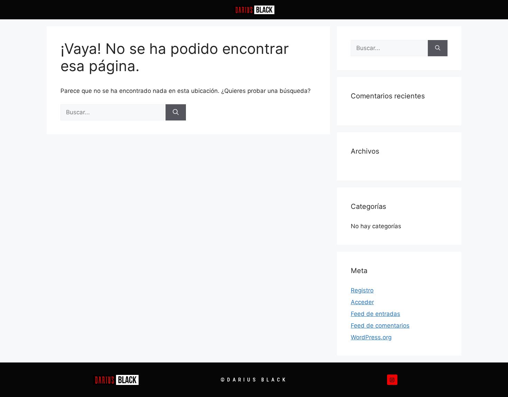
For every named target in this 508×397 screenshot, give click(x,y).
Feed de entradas (375, 313)
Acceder (362, 302)
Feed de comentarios (380, 325)
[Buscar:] (113, 112)
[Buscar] (176, 112)
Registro (362, 290)
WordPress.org (371, 337)
